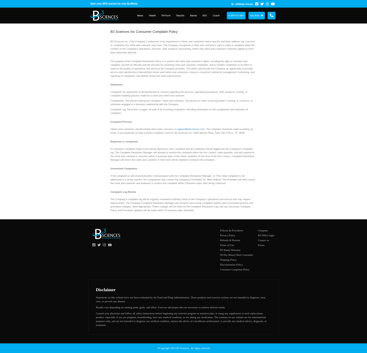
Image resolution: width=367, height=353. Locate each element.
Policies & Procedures (231, 230)
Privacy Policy (227, 235)
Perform (166, 15)
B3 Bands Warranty (230, 250)
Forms (261, 245)
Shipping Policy (228, 259)
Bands (193, 15)
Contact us (263, 240)
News (140, 15)
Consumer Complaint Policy (235, 269)
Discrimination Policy (231, 264)
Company (263, 230)
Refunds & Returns (230, 240)
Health (152, 15)
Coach (216, 15)
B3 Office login (266, 235)
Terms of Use (227, 245)
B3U (205, 15)
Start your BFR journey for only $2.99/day (114, 3)
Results (180, 15)
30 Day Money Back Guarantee (236, 254)
